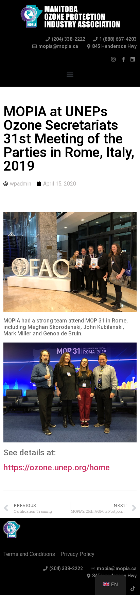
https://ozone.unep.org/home (56, 467)
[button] (70, 74)
